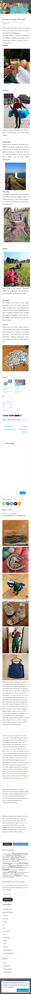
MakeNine (14, 865)
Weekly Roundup (15, 419)
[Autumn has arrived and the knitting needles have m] (15, 560)
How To (15, 861)
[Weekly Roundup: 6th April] (20, 382)
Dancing (5, 918)
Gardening (6, 931)
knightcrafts (21, 515)
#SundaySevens (20, 853)
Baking (3, 856)
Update (18, 875)
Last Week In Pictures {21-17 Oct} (7, 403)
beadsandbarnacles (8, 515)
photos (19, 867)
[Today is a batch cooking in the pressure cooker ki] (15, 694)
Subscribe (7, 899)
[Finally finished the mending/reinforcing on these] (15, 613)
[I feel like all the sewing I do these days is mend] (15, 640)
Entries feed (6, 966)
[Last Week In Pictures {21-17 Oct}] (7, 398)
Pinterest (26, 867)
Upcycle (11, 876)
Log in (5, 962)
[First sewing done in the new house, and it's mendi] (15, 667)
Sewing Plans (21, 872)
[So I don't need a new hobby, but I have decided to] (15, 533)
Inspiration (7, 863)
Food (13, 859)
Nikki (13, 867)
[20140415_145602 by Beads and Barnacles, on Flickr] (17, 128)
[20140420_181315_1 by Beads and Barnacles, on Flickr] (15, 371)
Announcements (8, 912)
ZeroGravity (25, 980)
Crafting (5, 915)
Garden (18, 859)
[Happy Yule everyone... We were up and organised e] (15, 775)
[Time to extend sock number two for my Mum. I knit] (15, 828)
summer (5, 874)
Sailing (4, 872)
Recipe (16, 870)
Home (10, 861)
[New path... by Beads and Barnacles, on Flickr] (17, 242)
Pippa (5, 22)
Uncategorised (7, 950)
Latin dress (5, 865)
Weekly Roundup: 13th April (7, 388)
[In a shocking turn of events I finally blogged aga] (15, 721)
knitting (23, 863)
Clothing (17, 856)
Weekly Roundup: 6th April (20, 388)
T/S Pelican (11, 874)
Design (5, 922)
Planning (12, 870)
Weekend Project (10, 877)
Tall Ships (17, 874)
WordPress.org (7, 972)
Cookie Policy (10, 987)
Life (6, 419)
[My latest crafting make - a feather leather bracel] (15, 801)
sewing (12, 871)
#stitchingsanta (6, 854)
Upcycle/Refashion (8, 953)
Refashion (22, 870)
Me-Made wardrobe (22, 865)
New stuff (6, 867)
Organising (6, 937)
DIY (10, 859)
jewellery (15, 863)
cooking (12, 858)
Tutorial (5, 876)
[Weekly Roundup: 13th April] (7, 382)
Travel (22, 874)
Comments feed (7, 969)
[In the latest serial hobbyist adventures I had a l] (15, 587)
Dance (17, 858)
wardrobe (25, 876)
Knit (18, 863)
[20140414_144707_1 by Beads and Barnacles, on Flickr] (17, 83)
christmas (10, 856)
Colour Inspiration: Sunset (23, 429)
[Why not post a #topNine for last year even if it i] (15, 748)
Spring (27, 872)
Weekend (4, 877)
